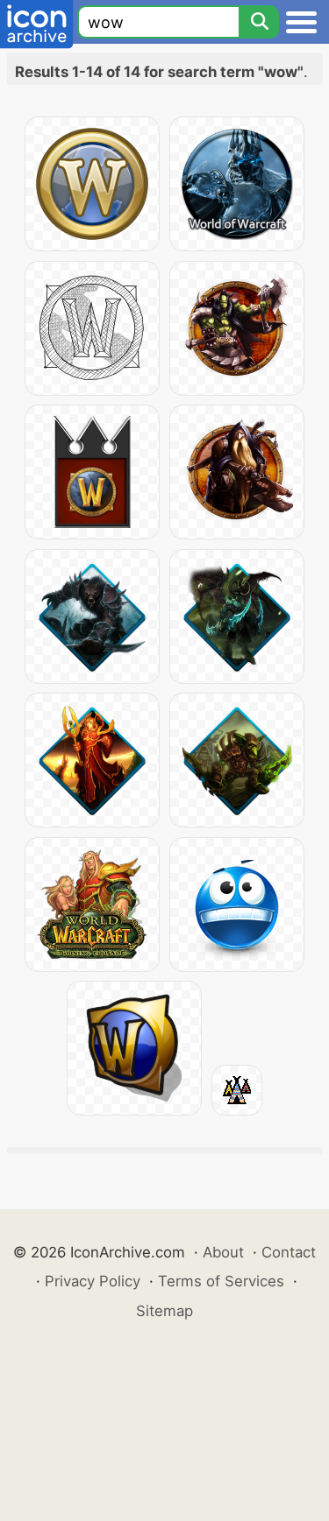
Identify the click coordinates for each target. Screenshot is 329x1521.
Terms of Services (221, 1281)
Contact (288, 1252)
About (223, 1252)
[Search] (259, 22)
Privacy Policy (92, 1281)
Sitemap (164, 1311)
